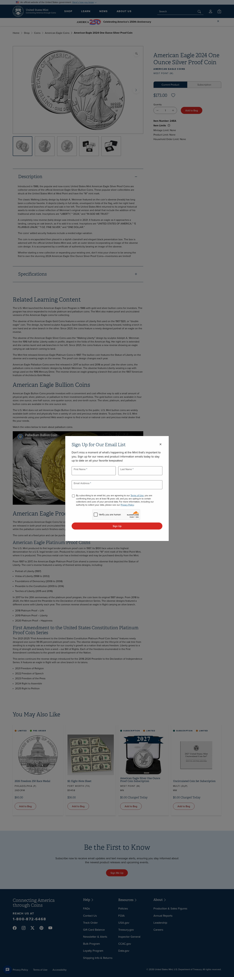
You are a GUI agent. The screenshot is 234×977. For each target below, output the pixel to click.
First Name (80, 469)
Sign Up (117, 526)
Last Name (126, 469)
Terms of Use (137, 495)
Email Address (82, 483)
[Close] (160, 444)
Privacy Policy (127, 504)
